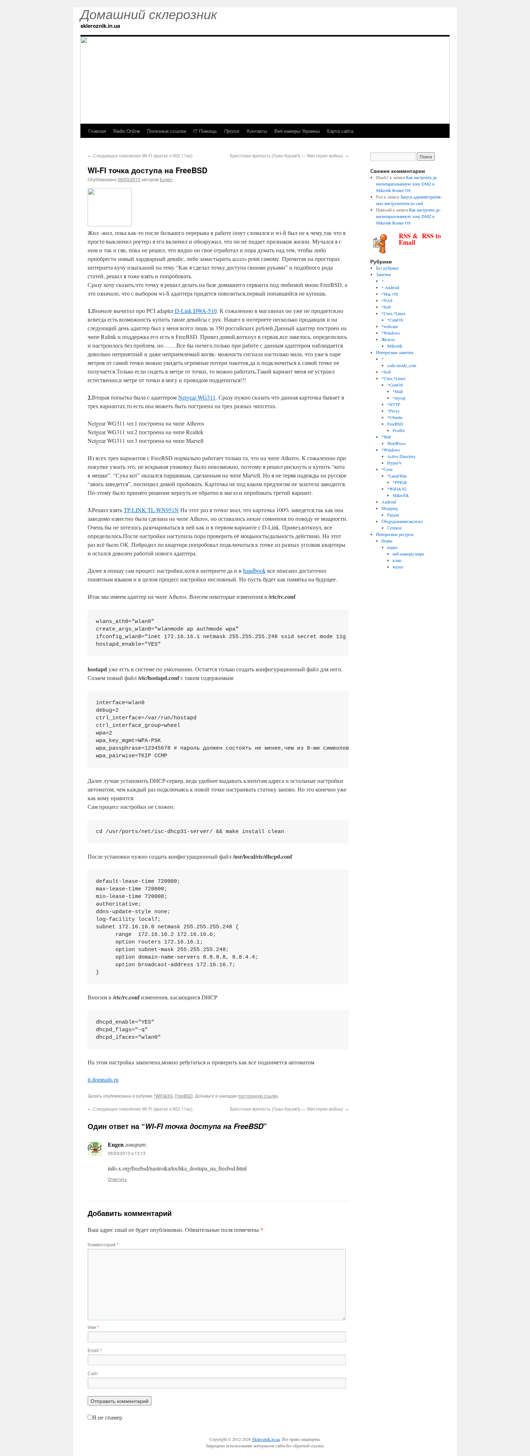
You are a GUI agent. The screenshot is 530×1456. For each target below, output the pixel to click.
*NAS (387, 300)
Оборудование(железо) (402, 521)
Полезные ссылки (166, 130)
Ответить (117, 1179)
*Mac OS (389, 294)
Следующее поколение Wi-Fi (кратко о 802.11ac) (140, 155)
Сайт (93, 1373)
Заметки (383, 274)
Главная (97, 130)
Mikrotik (394, 346)
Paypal (393, 515)
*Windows (390, 333)
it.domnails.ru (103, 1079)
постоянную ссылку (258, 1096)
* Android (390, 287)
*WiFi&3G (163, 1096)
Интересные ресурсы (395, 534)
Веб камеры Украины (297, 130)
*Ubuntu (394, 417)
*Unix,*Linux (393, 313)
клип (397, 560)
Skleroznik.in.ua (266, 1439)
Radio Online (126, 130)
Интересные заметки (394, 352)
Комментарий (103, 1244)
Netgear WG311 (197, 397)
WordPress (396, 443)
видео (392, 547)
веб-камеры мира (408, 554)
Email (95, 1350)
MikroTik (401, 495)
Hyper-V (394, 463)
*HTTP (393, 404)
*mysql (399, 398)
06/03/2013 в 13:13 (127, 1153)
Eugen (166, 179)
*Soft (386, 307)
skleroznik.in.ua (100, 26)
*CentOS (395, 320)
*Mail (398, 391)
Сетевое (394, 528)
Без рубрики (387, 268)
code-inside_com (401, 365)
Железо (388, 339)
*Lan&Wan (397, 476)
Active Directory (401, 456)
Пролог (232, 130)
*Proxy (393, 411)
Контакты (257, 130)
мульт (398, 567)
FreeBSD (184, 1096)
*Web (386, 437)
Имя (93, 1327)
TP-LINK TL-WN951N (151, 510)
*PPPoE (400, 482)
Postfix (399, 430)
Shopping (389, 508)
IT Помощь (205, 130)
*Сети (386, 469)
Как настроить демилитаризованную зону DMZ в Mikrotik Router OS (407, 183)
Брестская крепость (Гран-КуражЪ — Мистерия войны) (289, 155)
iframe (386, 541)
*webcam (389, 326)
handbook (254, 570)
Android (388, 502)
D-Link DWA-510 (195, 310)
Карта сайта (340, 130)
